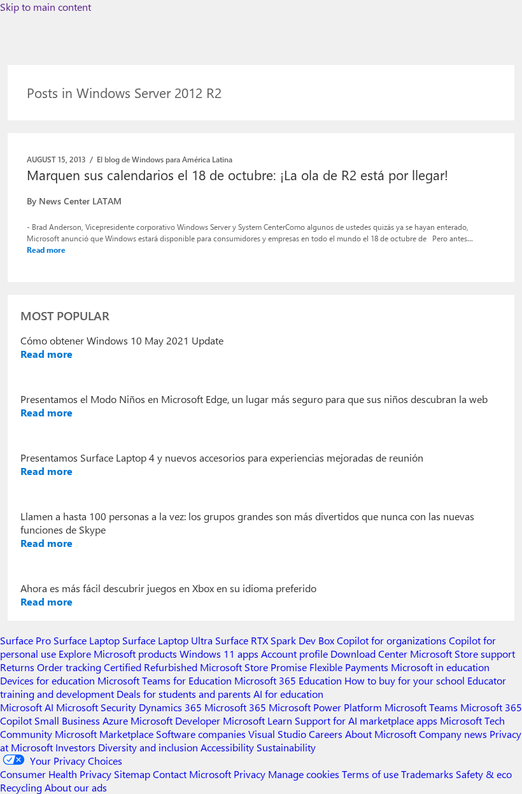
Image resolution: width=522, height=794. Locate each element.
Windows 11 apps (219, 653)
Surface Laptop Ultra (167, 640)
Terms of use (370, 774)
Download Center (368, 653)
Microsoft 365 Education (288, 680)
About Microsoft (380, 734)
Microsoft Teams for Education (164, 680)
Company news (453, 734)
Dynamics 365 (170, 707)
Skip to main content (45, 6)
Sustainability (286, 747)
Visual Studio (277, 734)
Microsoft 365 (235, 707)
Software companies (201, 734)
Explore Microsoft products (118, 653)
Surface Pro (25, 640)
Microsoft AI (26, 707)
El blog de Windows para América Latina (164, 159)
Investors (75, 747)
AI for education (288, 693)
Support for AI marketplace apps (366, 720)
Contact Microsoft (192, 774)
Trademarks (427, 774)
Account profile (294, 653)
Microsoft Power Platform (325, 707)
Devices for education (47, 680)
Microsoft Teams (421, 707)
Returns (17, 667)
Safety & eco (484, 774)
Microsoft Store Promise (253, 667)
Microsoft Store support (462, 653)
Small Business (67, 720)
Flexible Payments (348, 667)
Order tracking (69, 667)
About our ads (76, 787)
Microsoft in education (440, 667)
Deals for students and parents (183, 693)
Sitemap (132, 774)
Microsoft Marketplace (104, 734)
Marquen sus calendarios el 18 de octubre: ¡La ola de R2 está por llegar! (237, 174)
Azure (115, 720)
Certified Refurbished (150, 667)
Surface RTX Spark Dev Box (274, 640)
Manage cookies (303, 774)
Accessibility (227, 747)
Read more (46, 250)
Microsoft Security (96, 707)
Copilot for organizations (391, 640)
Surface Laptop (86, 640)
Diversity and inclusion (148, 747)
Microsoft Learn (257, 720)
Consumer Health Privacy (55, 774)
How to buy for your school (404, 680)
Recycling (21, 787)
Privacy (251, 774)
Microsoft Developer (175, 720)
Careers (325, 734)
